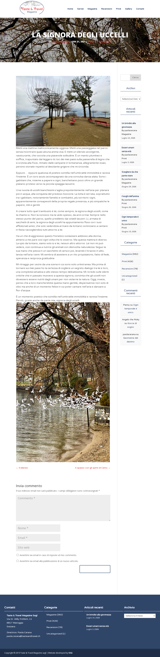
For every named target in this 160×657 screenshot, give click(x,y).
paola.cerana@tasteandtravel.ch (23, 636)
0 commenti (104, 41)
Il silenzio (22, 467)
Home (70, 9)
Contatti (140, 9)
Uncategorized (129, 276)
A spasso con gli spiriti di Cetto (92, 467)
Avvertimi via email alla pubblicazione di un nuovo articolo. (49, 561)
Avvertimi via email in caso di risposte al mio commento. (48, 555)
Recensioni (106, 9)
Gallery (128, 9)
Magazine (92, 9)
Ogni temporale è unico (131, 309)
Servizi (80, 9)
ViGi (70, 653)
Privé (118, 9)
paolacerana (60, 41)
